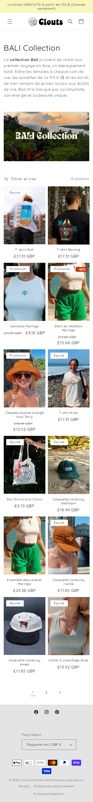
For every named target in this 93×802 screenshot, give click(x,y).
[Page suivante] (60, 692)
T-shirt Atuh (24, 249)
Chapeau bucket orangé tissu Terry (24, 415)
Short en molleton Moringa (69, 328)
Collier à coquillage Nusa (68, 660)
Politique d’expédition (48, 794)
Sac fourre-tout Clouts (24, 499)
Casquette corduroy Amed (24, 662)
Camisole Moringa (24, 326)
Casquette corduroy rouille (68, 582)
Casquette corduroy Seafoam (68, 501)
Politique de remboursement (54, 786)
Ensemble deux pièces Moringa (24, 582)
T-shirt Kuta (68, 413)
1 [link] (33, 692)
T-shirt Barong (68, 249)
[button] (9, 21)
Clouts (26, 780)
